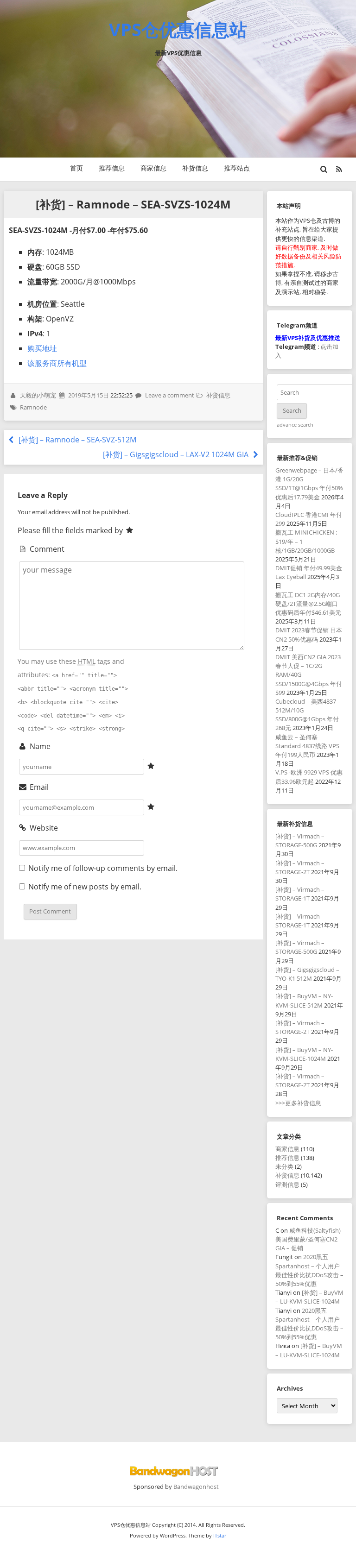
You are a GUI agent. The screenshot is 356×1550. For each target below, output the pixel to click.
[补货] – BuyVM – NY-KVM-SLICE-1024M (304, 1054)
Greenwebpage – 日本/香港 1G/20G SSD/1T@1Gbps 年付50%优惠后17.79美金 (309, 483)
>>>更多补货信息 (298, 1103)
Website (43, 828)
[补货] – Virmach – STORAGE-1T (299, 893)
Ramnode (33, 407)
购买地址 (42, 348)
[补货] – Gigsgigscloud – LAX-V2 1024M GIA (176, 454)
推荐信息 (112, 168)
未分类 (284, 1166)
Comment (46, 549)
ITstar (219, 1535)
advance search (295, 425)
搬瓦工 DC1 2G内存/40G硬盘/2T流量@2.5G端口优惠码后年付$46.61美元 (308, 604)
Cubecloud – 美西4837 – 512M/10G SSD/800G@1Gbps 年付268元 (308, 714)
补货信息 (195, 168)
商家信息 (153, 168)
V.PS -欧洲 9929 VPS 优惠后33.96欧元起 (309, 776)
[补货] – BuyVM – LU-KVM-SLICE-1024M (309, 1296)
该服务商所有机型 (57, 363)
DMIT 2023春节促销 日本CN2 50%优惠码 (308, 634)
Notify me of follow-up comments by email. (103, 868)
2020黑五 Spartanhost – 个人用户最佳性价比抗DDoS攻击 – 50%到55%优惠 (309, 1270)
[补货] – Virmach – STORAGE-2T (299, 867)
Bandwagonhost (196, 1486)
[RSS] (339, 169)
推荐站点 (237, 168)
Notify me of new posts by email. (84, 887)
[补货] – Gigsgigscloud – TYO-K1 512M (307, 974)
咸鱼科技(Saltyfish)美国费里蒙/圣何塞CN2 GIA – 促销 (308, 1239)
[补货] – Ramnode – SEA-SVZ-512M (76, 440)
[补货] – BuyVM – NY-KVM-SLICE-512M (304, 1000)
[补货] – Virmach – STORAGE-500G (299, 840)
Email (38, 787)
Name (39, 746)
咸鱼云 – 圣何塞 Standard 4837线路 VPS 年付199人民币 (307, 746)
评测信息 (287, 1184)
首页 (76, 168)
